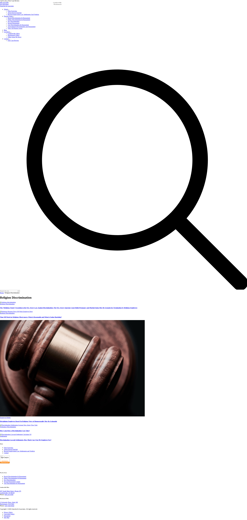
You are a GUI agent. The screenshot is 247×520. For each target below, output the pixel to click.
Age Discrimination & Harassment (18, 25)
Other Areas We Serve (14, 37)
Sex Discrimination (13, 21)
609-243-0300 (9, 494)
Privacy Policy (8, 512)
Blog (5, 30)
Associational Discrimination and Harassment (21, 26)
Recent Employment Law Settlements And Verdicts (23, 14)
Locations (7, 32)
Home (2, 293)
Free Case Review (13, 40)
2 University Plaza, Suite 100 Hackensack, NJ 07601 (9, 503)
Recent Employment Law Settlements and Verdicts (19, 451)
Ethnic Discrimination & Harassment (19, 20)
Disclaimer (7, 516)
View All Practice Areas (15, 28)
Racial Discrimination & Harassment (19, 18)
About (6, 9)
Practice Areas (8, 16)
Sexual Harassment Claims (12, 482)
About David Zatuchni (15, 13)
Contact (6, 39)
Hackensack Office (13, 35)
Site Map (6, 517)
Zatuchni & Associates (7, 6)
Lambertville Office (14, 33)
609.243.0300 (4, 2)
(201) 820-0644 (9, 506)
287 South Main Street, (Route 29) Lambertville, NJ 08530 (10, 492)
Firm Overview (12, 11)
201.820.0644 (4, 4)
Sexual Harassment (13, 23)
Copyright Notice (9, 514)
